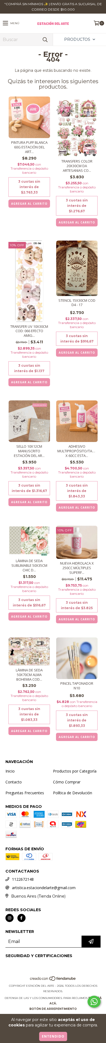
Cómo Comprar (66, 781)
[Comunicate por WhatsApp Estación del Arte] (94, 1002)
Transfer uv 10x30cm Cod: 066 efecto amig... (29, 331)
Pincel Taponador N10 (76, 685)
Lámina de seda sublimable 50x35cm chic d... (29, 565)
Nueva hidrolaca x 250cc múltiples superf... (77, 568)
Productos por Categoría (74, 771)
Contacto (13, 781)
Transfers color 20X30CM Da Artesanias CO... (76, 166)
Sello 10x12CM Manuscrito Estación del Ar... (29, 451)
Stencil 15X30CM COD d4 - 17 (76, 302)
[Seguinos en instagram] (9, 918)
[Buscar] (44, 39)
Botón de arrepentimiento (53, 1009)
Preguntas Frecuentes (24, 792)
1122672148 (23, 879)
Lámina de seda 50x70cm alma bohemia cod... (29, 675)
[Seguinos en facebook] (21, 918)
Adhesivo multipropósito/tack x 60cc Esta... (76, 451)
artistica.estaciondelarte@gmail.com (44, 887)
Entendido (53, 1036)
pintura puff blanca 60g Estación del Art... (29, 147)
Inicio (10, 771)
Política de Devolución (72, 792)
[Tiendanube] (53, 980)
